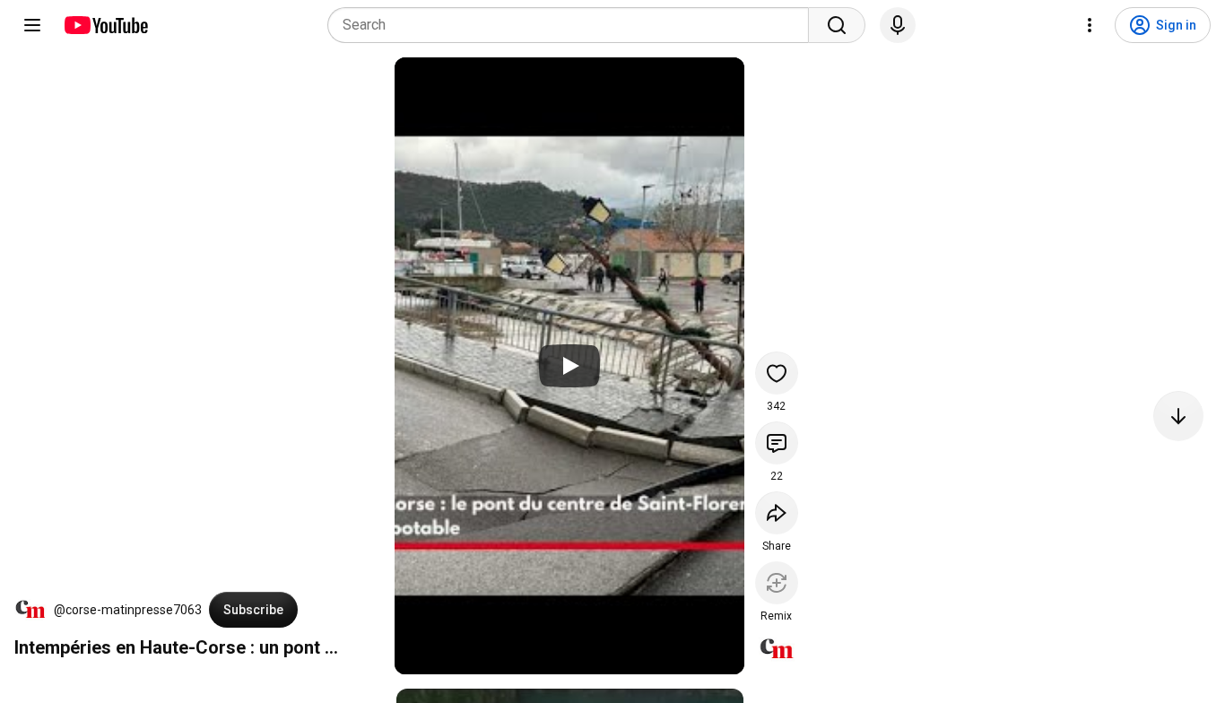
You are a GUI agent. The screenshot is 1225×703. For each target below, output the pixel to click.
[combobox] (573, 25)
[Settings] (1089, 25)
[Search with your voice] (898, 25)
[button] (30, 610)
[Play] (569, 365)
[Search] (836, 25)
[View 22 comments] (776, 442)
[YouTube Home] (105, 25)
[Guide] (32, 25)
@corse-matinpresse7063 (128, 610)
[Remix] (776, 582)
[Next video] (1178, 416)
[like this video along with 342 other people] (776, 373)
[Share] (776, 512)
